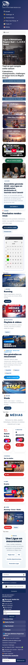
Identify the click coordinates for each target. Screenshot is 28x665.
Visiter (16, 527)
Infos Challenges (8, 605)
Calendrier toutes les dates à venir (11, 640)
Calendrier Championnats (9, 642)
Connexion (14, 591)
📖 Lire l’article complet (14, 160)
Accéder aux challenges (10, 56)
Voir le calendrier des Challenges (14, 99)
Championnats (7, 231)
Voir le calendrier (8, 52)
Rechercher (5, 658)
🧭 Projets (7, 24)
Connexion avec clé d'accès (15, 586)
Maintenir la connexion (10, 582)
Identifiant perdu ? (7, 596)
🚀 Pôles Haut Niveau (10, 21)
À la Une (6, 60)
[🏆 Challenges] (13, 14)
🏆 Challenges (8, 14)
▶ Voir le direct (7, 447)
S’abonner (8, 527)
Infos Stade (8, 609)
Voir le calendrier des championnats (14, 81)
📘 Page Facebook (8, 626)
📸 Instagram (7, 630)
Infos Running (8, 607)
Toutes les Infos (8, 603)
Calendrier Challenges (8, 645)
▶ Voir (19, 445)
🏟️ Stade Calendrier (7, 653)
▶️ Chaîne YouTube (8, 622)
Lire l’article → (14, 206)
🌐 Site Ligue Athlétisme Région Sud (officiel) (13, 634)
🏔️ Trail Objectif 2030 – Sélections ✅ (12, 647)
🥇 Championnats (9, 17)
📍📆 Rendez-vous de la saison (10, 638)
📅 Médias (7, 27)
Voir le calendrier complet (10, 227)
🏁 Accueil (7, 11)
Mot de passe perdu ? (8, 595)
